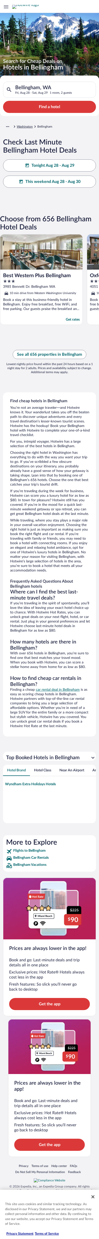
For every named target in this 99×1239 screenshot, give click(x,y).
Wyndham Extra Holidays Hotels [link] (30, 784)
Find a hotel (49, 107)
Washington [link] (25, 126)
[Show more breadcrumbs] (7, 126)
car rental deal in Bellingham (58, 690)
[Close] (92, 1196)
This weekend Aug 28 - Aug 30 (52, 182)
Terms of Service (47, 1233)
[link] (49, 851)
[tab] (16, 770)
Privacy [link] (23, 1165)
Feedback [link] (74, 1172)
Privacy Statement (20, 1233)
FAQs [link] (73, 1165)
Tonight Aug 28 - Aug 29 (52, 165)
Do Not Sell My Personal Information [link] (40, 1172)
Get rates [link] (73, 319)
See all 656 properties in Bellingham (49, 354)
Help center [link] (59, 1165)
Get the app (49, 1004)
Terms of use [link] (39, 1165)
